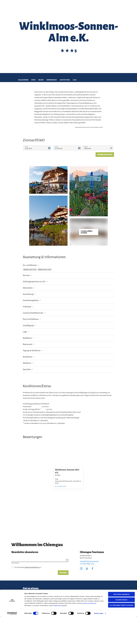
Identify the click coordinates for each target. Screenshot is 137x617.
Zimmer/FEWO (51, 80)
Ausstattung (65, 80)
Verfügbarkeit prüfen (104, 154)
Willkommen (23, 80)
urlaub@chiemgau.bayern (89, 561)
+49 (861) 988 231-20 (87, 563)
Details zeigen (98, 613)
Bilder (41, 80)
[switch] (54, 613)
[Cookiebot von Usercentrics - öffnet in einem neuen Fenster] (12, 613)
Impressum (58, 605)
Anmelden (63, 572)
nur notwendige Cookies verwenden (121, 605)
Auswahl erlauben (121, 600)
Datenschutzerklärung (89, 603)
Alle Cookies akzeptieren (121, 594)
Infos (33, 80)
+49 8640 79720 (61, 486)
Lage (74, 80)
